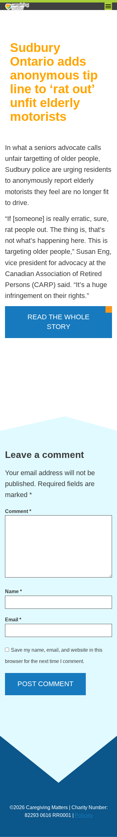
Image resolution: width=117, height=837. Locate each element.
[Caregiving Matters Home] (36, 6)
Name (13, 591)
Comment (18, 511)
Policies (84, 815)
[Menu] (108, 6)
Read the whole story (58, 322)
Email (13, 619)
